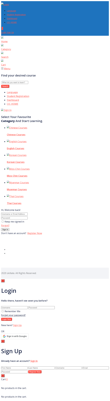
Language (11, 10)
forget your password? (13, 315)
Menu (7, 68)
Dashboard (12, 18)
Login (4, 32)
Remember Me (12, 311)
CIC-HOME (12, 22)
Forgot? (5, 225)
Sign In (7, 110)
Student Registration (16, 14)
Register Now (34, 233)
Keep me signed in (14, 221)
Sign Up (10, 32)
